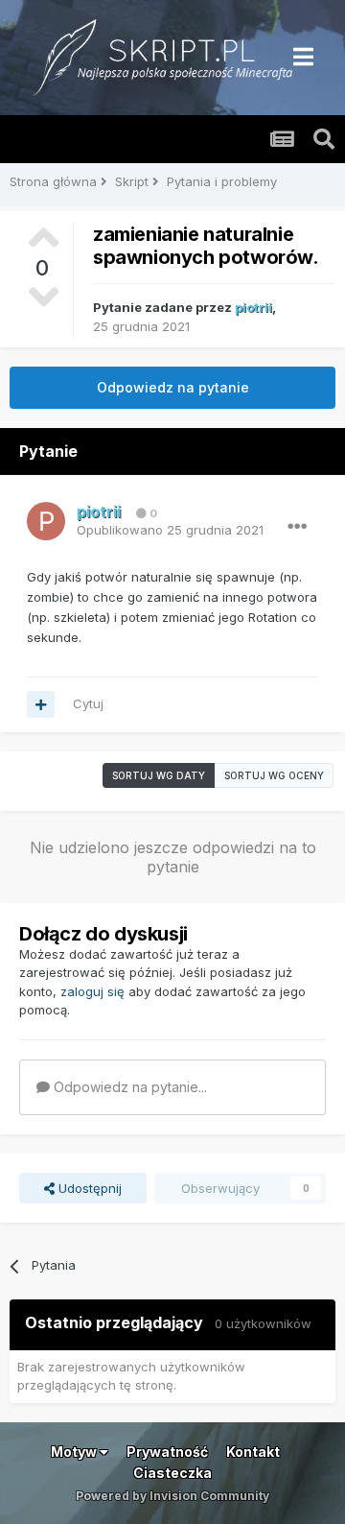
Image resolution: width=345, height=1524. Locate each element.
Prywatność (167, 1451)
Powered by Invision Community (172, 1495)
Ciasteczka (172, 1472)
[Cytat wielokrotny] (41, 704)
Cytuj (88, 703)
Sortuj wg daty (158, 775)
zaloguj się (92, 991)
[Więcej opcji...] (297, 526)
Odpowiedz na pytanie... (128, 1087)
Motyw (75, 1451)
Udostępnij (88, 1188)
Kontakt (253, 1451)
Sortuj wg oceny (274, 775)
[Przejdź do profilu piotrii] (46, 521)
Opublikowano (170, 529)
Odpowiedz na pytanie (173, 387)
